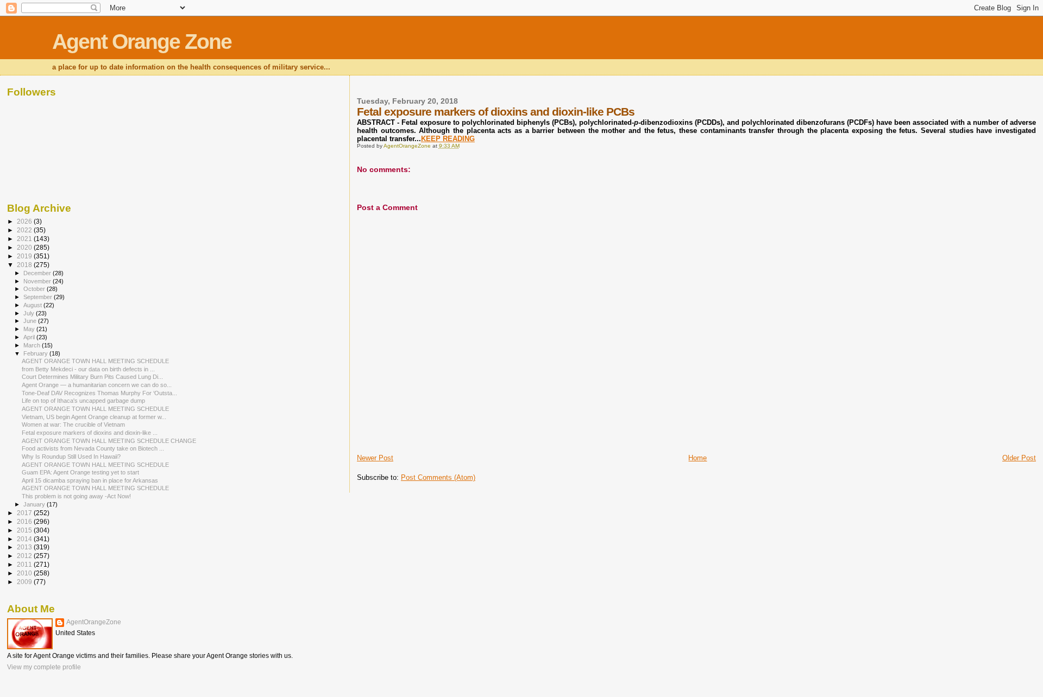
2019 (25, 255)
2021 (25, 238)
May (29, 329)
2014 (25, 538)
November (38, 281)
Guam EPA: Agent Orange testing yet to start (80, 472)
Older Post (1019, 458)
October (35, 289)
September (38, 297)
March (32, 345)
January (35, 504)
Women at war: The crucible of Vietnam (73, 424)
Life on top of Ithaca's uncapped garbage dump (83, 400)
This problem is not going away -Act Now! (76, 496)
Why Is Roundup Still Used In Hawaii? (71, 456)
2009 (25, 581)
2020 (25, 247)
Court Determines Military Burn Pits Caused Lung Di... (92, 376)
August (33, 305)
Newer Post (375, 458)
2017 (25, 512)
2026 (25, 221)
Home (697, 458)
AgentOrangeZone (93, 622)
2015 (25, 530)
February (36, 353)
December (38, 273)
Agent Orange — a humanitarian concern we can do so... (97, 385)
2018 (25, 264)
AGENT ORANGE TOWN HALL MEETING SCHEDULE (95, 361)
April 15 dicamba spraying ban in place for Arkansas (90, 480)
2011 (25, 564)
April (29, 337)
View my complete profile (44, 667)
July (29, 313)
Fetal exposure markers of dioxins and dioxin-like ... (90, 432)
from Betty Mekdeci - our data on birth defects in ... (88, 369)
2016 (25, 521)
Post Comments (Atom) (438, 477)
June (30, 321)
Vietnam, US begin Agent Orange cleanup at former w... (94, 417)
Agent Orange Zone (141, 41)
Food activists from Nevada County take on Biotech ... (93, 448)
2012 (25, 555)
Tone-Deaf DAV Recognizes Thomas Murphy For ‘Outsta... (99, 393)
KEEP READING (448, 139)
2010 (25, 572)
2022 (25, 229)
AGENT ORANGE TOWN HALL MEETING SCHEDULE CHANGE (109, 441)
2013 (25, 546)
